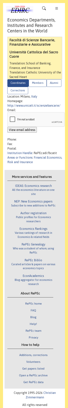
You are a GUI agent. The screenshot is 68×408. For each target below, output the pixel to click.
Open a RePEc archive (33, 375)
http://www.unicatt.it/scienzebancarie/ (33, 105)
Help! (33, 323)
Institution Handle (19, 153)
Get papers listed (33, 368)
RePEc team (33, 330)
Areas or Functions (19, 157)
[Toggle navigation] (44, 9)
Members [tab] (37, 82)
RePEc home (33, 303)
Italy (34, 96)
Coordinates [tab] (18, 82)
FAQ (33, 310)
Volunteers (33, 361)
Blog (33, 317)
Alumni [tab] (54, 82)
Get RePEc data (33, 382)
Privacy (33, 337)
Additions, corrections (33, 355)
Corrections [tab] (18, 90)
